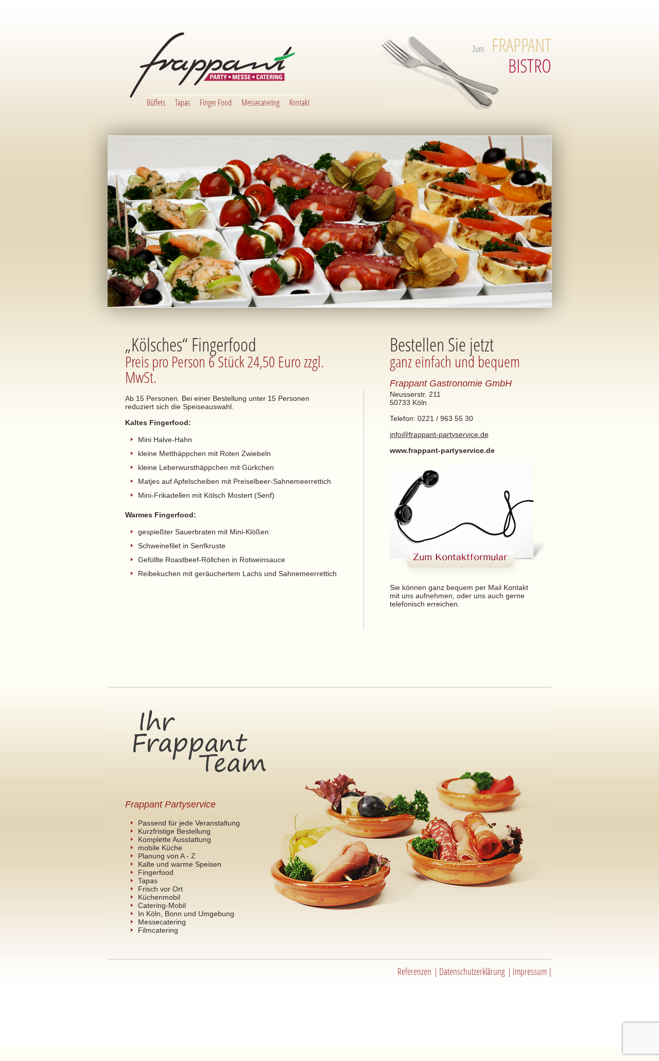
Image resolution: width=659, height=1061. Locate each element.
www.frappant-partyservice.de (442, 450)
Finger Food (216, 102)
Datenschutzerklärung (472, 971)
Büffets (156, 102)
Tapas (182, 102)
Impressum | (532, 971)
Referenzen (414, 971)
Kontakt (299, 102)
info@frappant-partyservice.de (439, 434)
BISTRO (521, 55)
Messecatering (260, 102)
